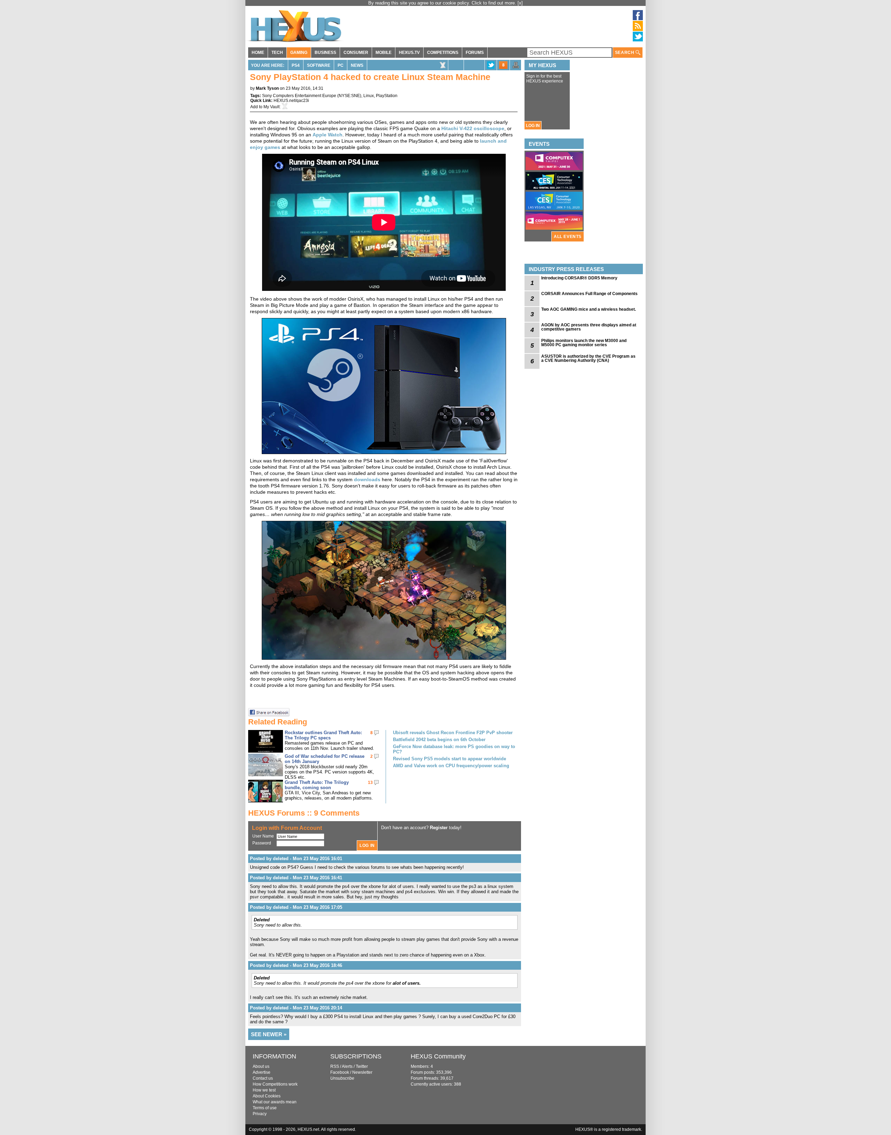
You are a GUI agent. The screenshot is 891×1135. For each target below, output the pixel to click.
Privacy (260, 1113)
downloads (367, 479)
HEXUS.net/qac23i (291, 100)
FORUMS (475, 52)
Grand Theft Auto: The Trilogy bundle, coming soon (317, 785)
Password (261, 843)
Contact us (263, 1078)
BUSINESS (325, 52)
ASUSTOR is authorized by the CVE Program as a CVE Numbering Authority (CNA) (588, 358)
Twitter (362, 1066)
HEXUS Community (438, 1056)
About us (261, 1066)
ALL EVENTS (568, 236)
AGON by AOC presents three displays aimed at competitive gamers (588, 327)
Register (439, 827)
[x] (520, 3)
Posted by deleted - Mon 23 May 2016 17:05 (296, 907)
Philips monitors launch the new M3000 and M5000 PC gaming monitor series (583, 343)
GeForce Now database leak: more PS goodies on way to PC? (454, 749)
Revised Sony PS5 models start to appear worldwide (449, 758)
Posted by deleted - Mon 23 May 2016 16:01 (296, 858)
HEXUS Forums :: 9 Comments (304, 813)
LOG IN (533, 125)
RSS (334, 1066)
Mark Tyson (267, 88)
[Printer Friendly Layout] (516, 67)
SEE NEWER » (268, 1034)
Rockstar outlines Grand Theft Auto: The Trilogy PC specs (323, 735)
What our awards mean (275, 1102)
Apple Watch (327, 134)
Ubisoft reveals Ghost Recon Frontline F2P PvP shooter (453, 732)
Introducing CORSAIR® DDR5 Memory (579, 278)
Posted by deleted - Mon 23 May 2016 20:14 (296, 1007)
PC (341, 65)
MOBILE (384, 52)
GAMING (298, 52)
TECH (277, 52)
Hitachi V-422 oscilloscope (472, 128)
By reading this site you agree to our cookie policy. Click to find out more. (443, 3)
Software (318, 65)
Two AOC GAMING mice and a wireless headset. (588, 309)
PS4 (296, 65)
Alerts (347, 1066)
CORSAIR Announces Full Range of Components (589, 294)
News (357, 65)
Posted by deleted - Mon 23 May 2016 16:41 (296, 877)
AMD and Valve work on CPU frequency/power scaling (451, 765)
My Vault (271, 106)
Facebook (339, 1072)
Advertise (261, 1072)
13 (370, 782)
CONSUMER (356, 52)
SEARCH (625, 52)
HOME (258, 52)
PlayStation (386, 95)
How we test (264, 1090)
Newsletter (362, 1072)
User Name (263, 836)
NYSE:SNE (349, 95)
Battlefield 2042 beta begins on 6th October (439, 739)
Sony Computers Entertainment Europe (299, 95)
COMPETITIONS (442, 52)
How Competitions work (275, 1084)
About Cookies (267, 1096)
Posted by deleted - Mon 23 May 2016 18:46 (296, 965)
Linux (368, 95)
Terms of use (265, 1107)
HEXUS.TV (409, 52)
